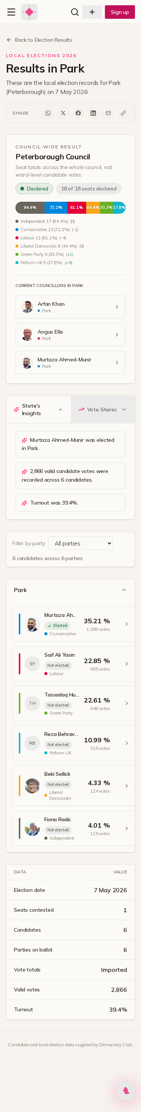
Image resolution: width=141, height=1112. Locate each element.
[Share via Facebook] (78, 113)
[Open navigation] (11, 12)
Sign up (120, 12)
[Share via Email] (108, 113)
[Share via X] (63, 113)
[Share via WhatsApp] (48, 113)
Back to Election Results (43, 39)
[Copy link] (123, 113)
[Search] (74, 12)
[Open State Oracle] (126, 1092)
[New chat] (92, 12)
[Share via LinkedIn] (93, 113)
